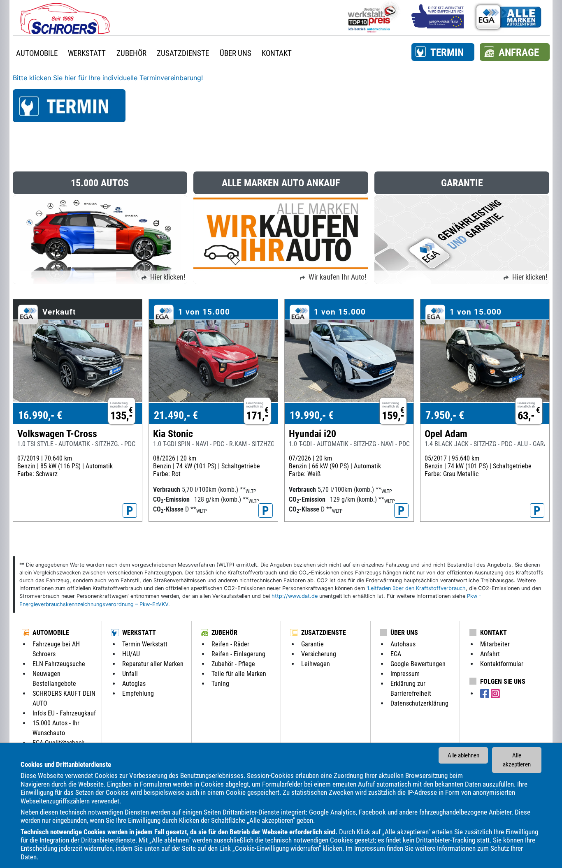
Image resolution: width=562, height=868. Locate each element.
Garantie (312, 644)
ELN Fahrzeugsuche (59, 664)
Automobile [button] (37, 53)
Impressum (369, 848)
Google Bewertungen (418, 664)
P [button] (129, 511)
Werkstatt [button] (87, 53)
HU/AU (131, 654)
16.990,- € (40, 415)
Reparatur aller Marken (152, 664)
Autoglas (134, 683)
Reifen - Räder (230, 644)
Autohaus (403, 644)
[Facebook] (485, 694)
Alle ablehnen (463, 755)
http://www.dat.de (295, 596)
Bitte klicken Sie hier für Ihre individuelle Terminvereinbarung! (108, 78)
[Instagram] (495, 694)
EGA (395, 654)
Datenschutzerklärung (419, 703)
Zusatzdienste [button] (183, 53)
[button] (442, 52)
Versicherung (318, 654)
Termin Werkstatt (144, 644)
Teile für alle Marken (238, 674)
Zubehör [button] (131, 53)
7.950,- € (444, 415)
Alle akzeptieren (517, 760)
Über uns (404, 633)
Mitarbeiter (495, 644)
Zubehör (224, 633)
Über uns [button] (235, 53)
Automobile (51, 633)
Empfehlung (138, 693)
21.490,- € (176, 415)
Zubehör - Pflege (233, 664)
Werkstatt (139, 633)
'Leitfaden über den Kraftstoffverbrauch (416, 588)
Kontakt (493, 633)
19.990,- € (312, 415)
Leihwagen (315, 664)
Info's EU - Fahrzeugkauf (64, 713)
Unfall (130, 674)
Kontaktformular (501, 664)
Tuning (220, 683)
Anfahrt (490, 654)
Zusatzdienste (323, 633)
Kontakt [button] (277, 53)
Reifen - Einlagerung (238, 654)
